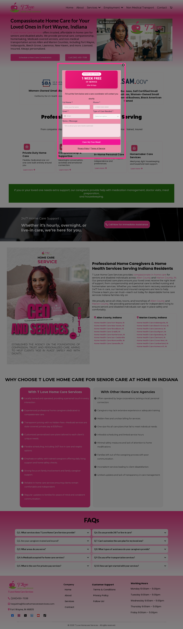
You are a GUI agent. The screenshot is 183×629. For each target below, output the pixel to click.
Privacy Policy (83, 148)
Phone (96, 102)
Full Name (67, 102)
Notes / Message (69, 121)
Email (65, 111)
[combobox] (107, 116)
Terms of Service (98, 148)
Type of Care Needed (103, 111)
